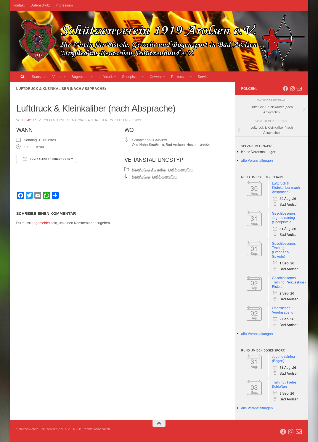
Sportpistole (131, 77)
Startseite (39, 77)
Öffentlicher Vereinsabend (282, 310)
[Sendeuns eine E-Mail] (299, 88)
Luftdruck (106, 77)
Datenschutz (40, 5)
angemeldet (41, 223)
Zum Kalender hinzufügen (49, 158)
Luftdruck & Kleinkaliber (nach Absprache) (286, 187)
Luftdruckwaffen (180, 169)
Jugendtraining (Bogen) (283, 358)
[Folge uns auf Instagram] (292, 88)
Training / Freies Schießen (284, 384)
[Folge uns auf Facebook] (285, 88)
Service (203, 77)
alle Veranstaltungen (257, 160)
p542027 (30, 120)
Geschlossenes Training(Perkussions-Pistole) (289, 282)
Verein (57, 77)
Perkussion (179, 77)
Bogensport (80, 77)
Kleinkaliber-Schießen (149, 169)
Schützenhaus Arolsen (149, 139)
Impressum (64, 5)
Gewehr (156, 77)
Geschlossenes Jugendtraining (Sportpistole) (284, 217)
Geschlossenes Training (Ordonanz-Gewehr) (284, 250)
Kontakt (18, 5)
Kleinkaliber (141, 176)
